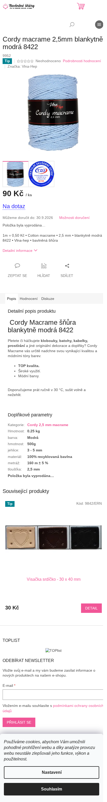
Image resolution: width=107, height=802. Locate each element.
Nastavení (52, 772)
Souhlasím (51, 789)
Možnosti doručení (74, 218)
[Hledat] (72, 24)
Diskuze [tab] (47, 299)
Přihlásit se (19, 722)
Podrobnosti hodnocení (82, 61)
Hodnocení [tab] (29, 299)
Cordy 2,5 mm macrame (47, 425)
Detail (91, 608)
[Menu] (99, 24)
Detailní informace (17, 250)
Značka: (22, 66)
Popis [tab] (11, 299)
